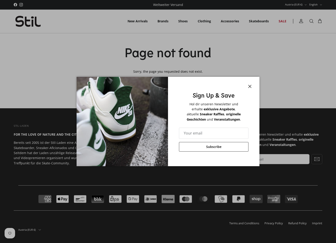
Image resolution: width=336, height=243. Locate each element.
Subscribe (213, 147)
